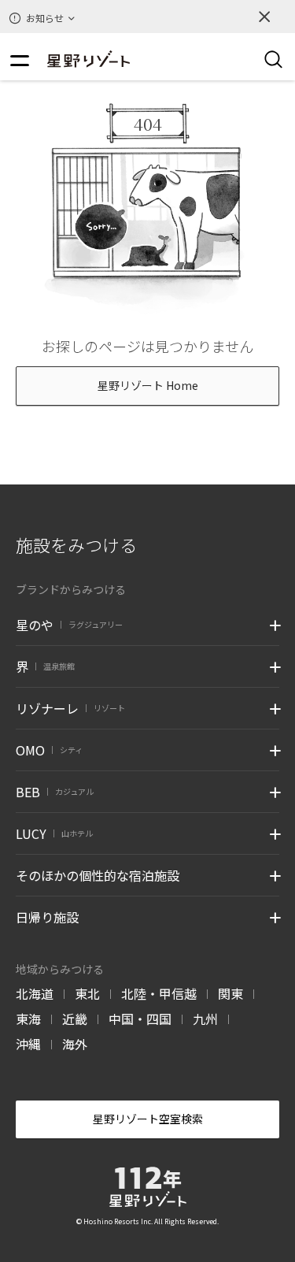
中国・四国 (140, 1018)
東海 (28, 1018)
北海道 (34, 993)
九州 (205, 1018)
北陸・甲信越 (159, 993)
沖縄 (28, 1043)
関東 (230, 993)
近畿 (74, 1018)
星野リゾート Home (148, 385)
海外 (74, 1043)
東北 (87, 993)
